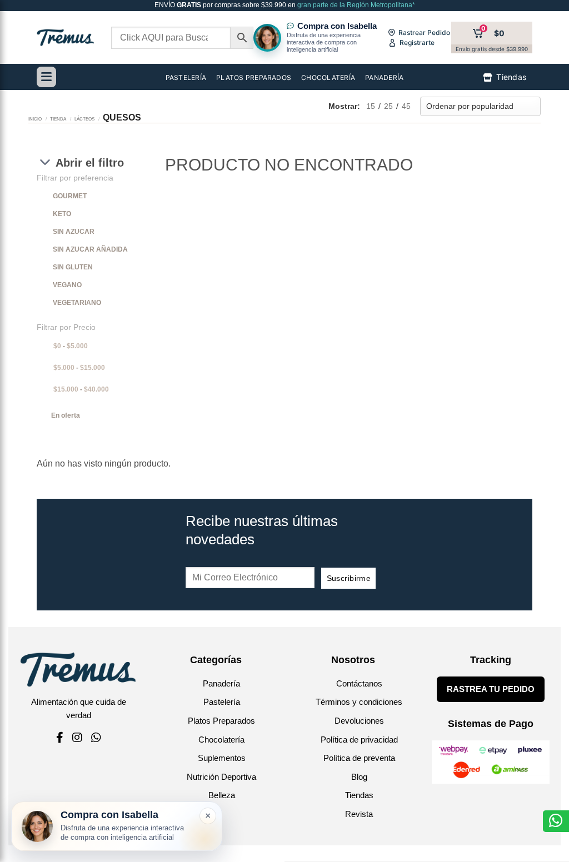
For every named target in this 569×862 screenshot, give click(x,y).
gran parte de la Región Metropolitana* (355, 5)
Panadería (221, 683)
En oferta (65, 415)
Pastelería (221, 701)
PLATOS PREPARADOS (253, 77)
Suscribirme (349, 578)
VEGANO (67, 285)
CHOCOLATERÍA (328, 77)
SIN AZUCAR (73, 231)
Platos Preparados (221, 720)
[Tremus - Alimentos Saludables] (65, 37)
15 (370, 106)
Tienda (58, 119)
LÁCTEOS (84, 119)
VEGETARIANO (77, 303)
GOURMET (70, 196)
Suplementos (222, 758)
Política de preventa (359, 758)
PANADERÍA (384, 77)
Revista (359, 814)
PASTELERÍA (186, 77)
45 (406, 106)
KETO (62, 214)
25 (388, 106)
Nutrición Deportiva (221, 776)
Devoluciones (359, 720)
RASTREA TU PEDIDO (491, 689)
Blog (359, 776)
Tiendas (359, 795)
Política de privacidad (359, 739)
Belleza (221, 795)
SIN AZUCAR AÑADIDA (90, 249)
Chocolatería (221, 739)
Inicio (35, 119)
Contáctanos (359, 683)
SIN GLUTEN (73, 267)
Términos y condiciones (359, 701)
